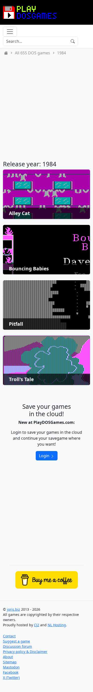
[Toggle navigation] (10, 32)
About (8, 656)
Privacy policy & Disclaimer (25, 651)
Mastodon (11, 667)
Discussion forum (17, 646)
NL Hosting (57, 625)
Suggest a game (16, 641)
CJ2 (36, 625)
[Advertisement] (46, 108)
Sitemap (10, 662)
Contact (9, 636)
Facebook (10, 672)
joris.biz (13, 609)
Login (44, 455)
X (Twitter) (11, 677)
